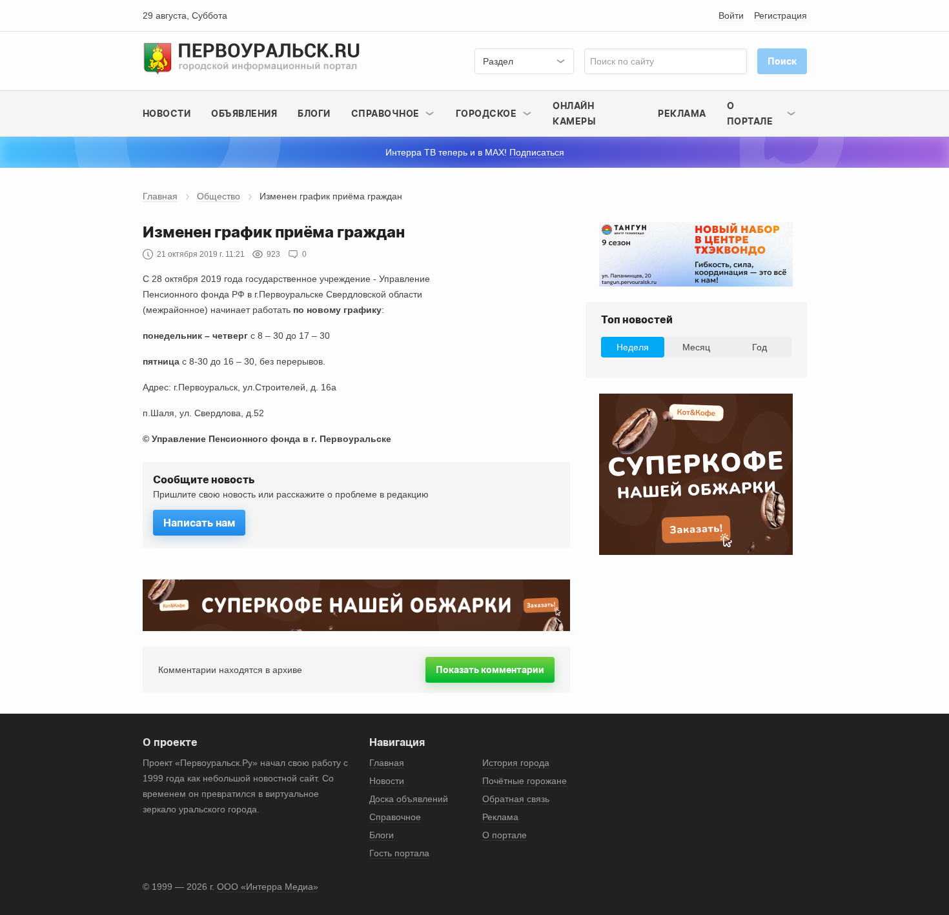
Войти (731, 15)
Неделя (633, 347)
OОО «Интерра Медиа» (267, 886)
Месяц (696, 347)
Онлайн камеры (574, 113)
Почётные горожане (524, 781)
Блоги (314, 113)
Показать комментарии (490, 669)
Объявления (244, 113)
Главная (160, 196)
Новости (167, 113)
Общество (218, 196)
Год (759, 347)
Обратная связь (515, 799)
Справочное (395, 817)
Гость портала (399, 853)
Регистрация (780, 15)
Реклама (682, 113)
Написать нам (199, 522)
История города (515, 763)
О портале (504, 835)
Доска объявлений (408, 799)
